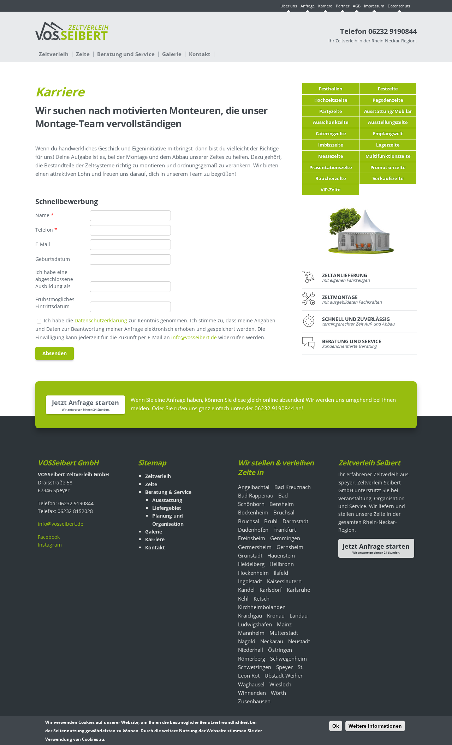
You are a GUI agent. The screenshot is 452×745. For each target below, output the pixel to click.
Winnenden (252, 692)
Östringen (280, 649)
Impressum (374, 5)
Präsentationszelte (330, 167)
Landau (299, 615)
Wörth (278, 692)
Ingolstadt (250, 581)
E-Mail (42, 244)
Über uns (288, 5)
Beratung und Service (126, 54)
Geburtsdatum (52, 259)
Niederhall (250, 649)
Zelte (83, 54)
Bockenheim (253, 512)
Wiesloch (280, 684)
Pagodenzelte (388, 100)
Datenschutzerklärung (101, 320)
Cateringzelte (331, 133)
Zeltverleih (54, 54)
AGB (357, 5)
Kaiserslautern (284, 581)
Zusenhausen (254, 701)
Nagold (246, 641)
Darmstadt (295, 521)
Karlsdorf (271, 589)
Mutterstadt (283, 632)
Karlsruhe (298, 589)
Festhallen (331, 88)
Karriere (325, 5)
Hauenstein (281, 555)
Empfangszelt (388, 133)
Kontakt (199, 54)
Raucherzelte (330, 178)
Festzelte (388, 88)
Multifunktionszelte (388, 156)
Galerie (172, 54)
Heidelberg (251, 563)
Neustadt (299, 641)
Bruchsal (284, 512)
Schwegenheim (288, 658)
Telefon (46, 229)
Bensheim (281, 503)
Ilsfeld (281, 572)
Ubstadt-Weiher (283, 675)
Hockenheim (253, 572)
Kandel (246, 589)
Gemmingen (285, 538)
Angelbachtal (253, 486)
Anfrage (308, 5)
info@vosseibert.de (194, 337)
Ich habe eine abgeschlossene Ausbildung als (54, 279)
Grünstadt (250, 555)
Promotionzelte (388, 167)
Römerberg (251, 658)
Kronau (276, 615)
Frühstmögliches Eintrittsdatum (55, 303)
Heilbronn (281, 563)
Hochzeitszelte (330, 100)
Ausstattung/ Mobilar (388, 111)
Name (44, 215)
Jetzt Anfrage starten (85, 402)
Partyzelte (330, 111)
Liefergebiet (166, 508)
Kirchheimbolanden (262, 606)
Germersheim (255, 546)
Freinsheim (251, 538)
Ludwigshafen (255, 624)
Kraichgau (250, 615)
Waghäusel (251, 684)
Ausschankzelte (331, 122)
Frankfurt (284, 529)
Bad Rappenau (255, 495)
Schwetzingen (254, 666)
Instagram (50, 544)
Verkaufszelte (388, 178)
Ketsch (261, 598)
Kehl (243, 598)
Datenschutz (399, 5)
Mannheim (251, 632)
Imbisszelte (330, 145)
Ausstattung (167, 500)
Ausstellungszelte (388, 122)
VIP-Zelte (331, 189)
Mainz (284, 624)
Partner (342, 5)
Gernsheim (289, 546)
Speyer (284, 666)
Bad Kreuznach (292, 486)
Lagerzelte (387, 145)
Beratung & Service (168, 492)
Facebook (49, 537)
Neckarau (271, 641)
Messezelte (330, 156)
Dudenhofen (253, 529)
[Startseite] (71, 34)
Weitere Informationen (375, 726)
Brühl (271, 521)
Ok (335, 726)
